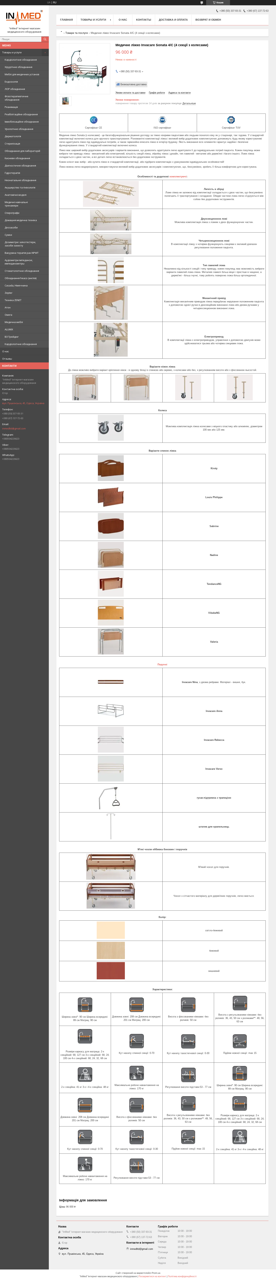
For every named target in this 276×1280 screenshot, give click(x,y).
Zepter (8, 292)
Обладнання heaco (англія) (20, 278)
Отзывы (7, 358)
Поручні (162, 664)
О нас (5, 351)
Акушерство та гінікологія (20, 187)
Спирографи (12, 213)
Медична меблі (14, 322)
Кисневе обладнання (17, 158)
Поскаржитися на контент (152, 1276)
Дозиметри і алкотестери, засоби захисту (20, 243)
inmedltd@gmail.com (14, 428)
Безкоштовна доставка (133, 84)
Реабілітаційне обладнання (21, 114)
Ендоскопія (11, 81)
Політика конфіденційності (182, 1276)
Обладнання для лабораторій (22, 151)
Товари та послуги (76, 32)
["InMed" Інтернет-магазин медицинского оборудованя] (24, 17)
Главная (66, 19)
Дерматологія (13, 136)
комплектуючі (178, 176)
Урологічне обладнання (19, 129)
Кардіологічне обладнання (21, 59)
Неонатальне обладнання (20, 180)
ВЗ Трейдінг (12, 336)
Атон (8, 307)
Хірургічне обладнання (18, 67)
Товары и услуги (12, 52)
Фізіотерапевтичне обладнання (16, 98)
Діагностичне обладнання (20, 165)
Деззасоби (11, 227)
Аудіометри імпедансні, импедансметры (19, 261)
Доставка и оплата (173, 19)
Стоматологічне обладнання (22, 271)
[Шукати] (45, 39)
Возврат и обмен (208, 19)
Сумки (8, 234)
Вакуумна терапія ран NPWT (21, 252)
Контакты (143, 19)
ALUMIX (9, 329)
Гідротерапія (12, 173)
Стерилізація (12, 143)
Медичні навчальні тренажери (16, 203)
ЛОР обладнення (15, 89)
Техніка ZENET (13, 300)
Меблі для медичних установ (22, 74)
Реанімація (11, 107)
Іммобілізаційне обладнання (22, 121)
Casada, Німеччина (16, 285)
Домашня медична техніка (21, 220)
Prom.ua (156, 1273)
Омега (8, 314)
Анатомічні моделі (15, 195)
